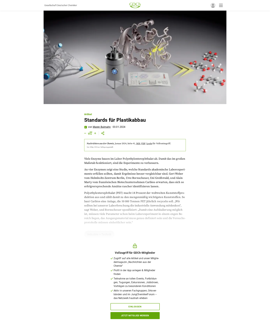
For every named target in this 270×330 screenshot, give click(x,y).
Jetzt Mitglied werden (135, 315)
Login (149, 143)
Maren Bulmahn (102, 126)
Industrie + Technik (99, 234)
